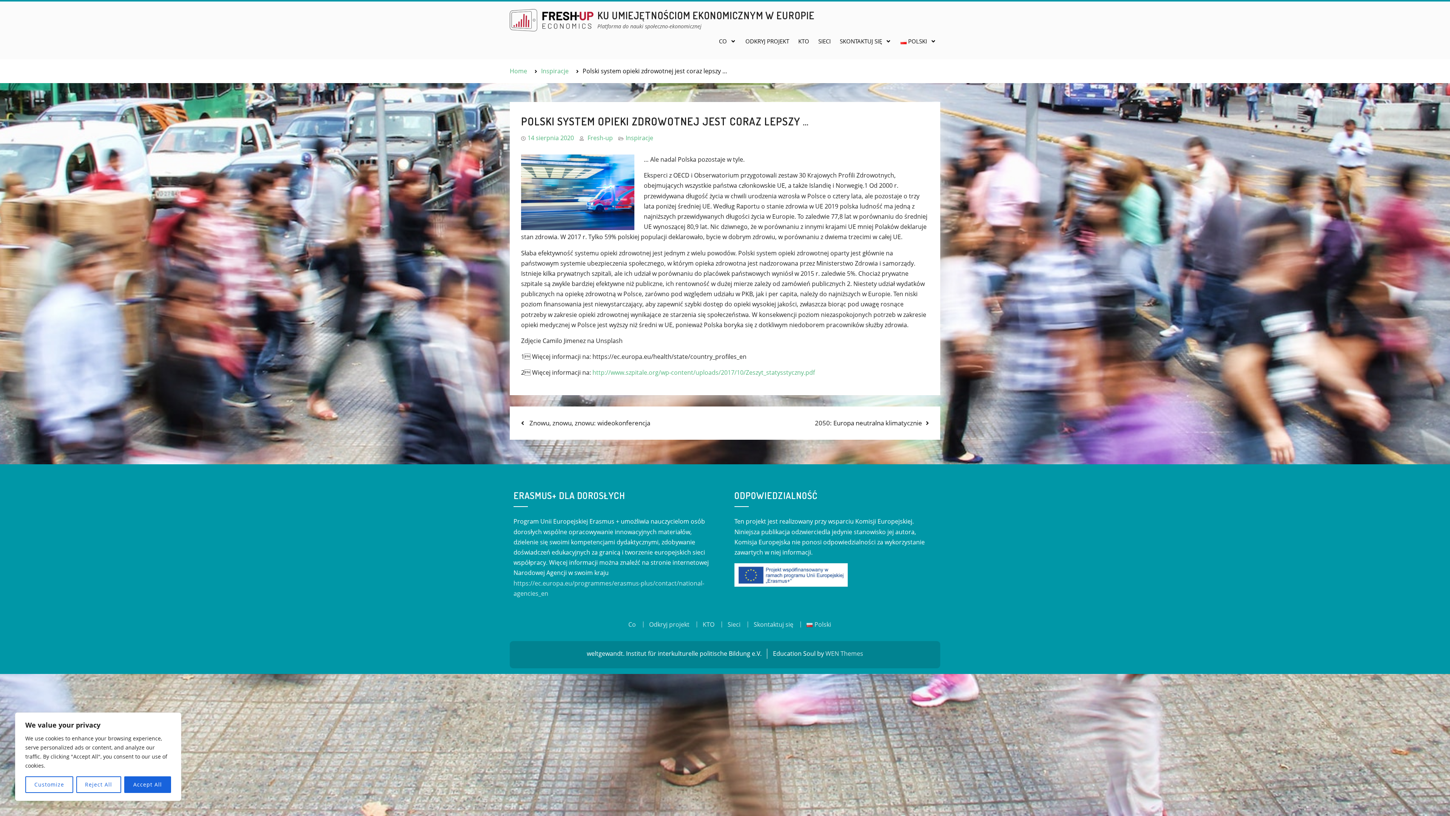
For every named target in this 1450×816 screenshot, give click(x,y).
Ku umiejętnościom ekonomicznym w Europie (705, 15)
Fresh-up (600, 138)
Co (723, 41)
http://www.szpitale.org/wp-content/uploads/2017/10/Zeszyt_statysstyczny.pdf (703, 372)
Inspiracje (639, 138)
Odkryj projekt (767, 41)
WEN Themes (844, 653)
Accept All (147, 784)
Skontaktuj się (861, 41)
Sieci (824, 41)
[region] (98, 756)
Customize (49, 784)
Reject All (98, 784)
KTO (803, 41)
